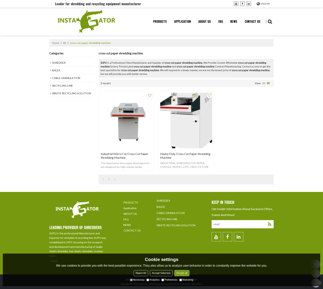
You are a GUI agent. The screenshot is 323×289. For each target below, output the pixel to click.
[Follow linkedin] (249, 3)
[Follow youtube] (236, 3)
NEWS (233, 21)
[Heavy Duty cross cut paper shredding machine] (186, 120)
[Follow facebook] (242, 3)
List (264, 83)
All (64, 42)
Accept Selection (161, 273)
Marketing (187, 279)
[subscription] (269, 224)
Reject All (141, 273)
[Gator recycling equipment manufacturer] (86, 21)
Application (182, 21)
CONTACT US (252, 21)
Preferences (171, 279)
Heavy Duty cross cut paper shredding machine (185, 155)
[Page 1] (103, 179)
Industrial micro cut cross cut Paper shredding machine (124, 155)
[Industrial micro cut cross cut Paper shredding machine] (127, 120)
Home (55, 42)
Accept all (181, 273)
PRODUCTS (160, 21)
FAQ (220, 21)
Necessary (139, 279)
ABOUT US (204, 21)
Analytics (155, 279)
